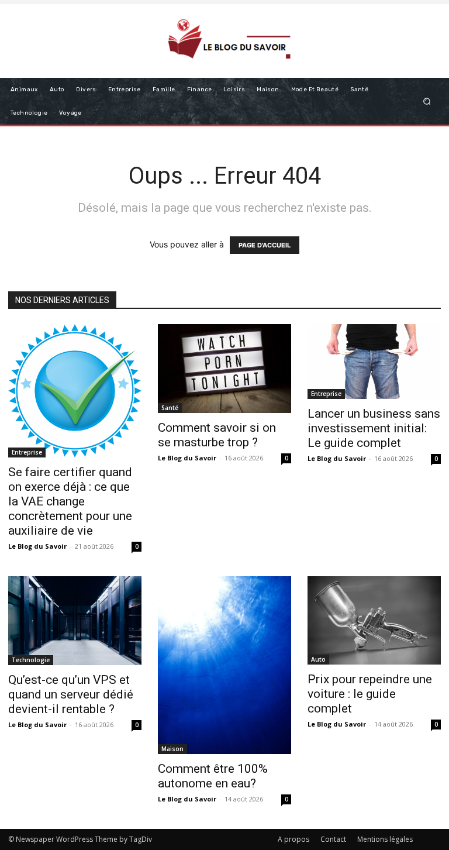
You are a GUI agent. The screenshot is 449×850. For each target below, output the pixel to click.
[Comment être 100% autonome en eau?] (224, 665)
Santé (169, 408)
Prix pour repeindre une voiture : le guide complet (370, 693)
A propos (293, 839)
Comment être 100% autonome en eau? (213, 776)
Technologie (31, 660)
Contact (333, 839)
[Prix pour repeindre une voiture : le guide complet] (374, 620)
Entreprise (27, 452)
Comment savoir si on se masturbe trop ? (217, 435)
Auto (318, 659)
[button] (427, 101)
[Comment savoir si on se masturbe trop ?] (224, 368)
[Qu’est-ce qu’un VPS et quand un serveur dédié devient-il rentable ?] (74, 620)
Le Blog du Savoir (37, 546)
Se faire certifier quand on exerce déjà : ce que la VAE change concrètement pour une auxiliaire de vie (70, 501)
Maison (172, 749)
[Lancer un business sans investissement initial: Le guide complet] (374, 361)
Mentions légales (385, 839)
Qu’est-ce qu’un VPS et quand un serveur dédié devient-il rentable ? (70, 694)
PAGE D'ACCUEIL (265, 245)
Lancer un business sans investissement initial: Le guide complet (374, 428)
